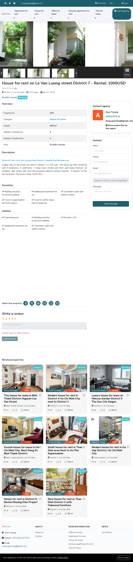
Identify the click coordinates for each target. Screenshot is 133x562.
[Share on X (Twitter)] (32, 303)
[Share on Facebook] (25, 303)
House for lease (58, 119)
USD (111, 3)
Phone (96, 156)
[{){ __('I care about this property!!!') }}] (40, 395)
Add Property (122, 11)
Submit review (9, 338)
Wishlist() (101, 3)
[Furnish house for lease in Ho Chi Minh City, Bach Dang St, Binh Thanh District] (22, 430)
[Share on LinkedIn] (44, 303)
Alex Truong (112, 112)
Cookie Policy (63, 557)
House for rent (39, 12)
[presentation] (1, 73)
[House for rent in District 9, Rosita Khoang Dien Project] (22, 482)
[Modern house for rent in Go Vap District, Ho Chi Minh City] (110, 430)
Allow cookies (123, 558)
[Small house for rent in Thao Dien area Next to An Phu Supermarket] (66, 430)
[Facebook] (7, 3)
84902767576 (113, 116)
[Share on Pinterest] (38, 303)
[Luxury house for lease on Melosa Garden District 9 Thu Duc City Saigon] (110, 378)
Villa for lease (99, 12)
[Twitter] (11, 3)
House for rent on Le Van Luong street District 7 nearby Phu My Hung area (35, 160)
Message (97, 186)
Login (125, 3)
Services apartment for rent (79, 12)
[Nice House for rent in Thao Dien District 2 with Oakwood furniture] (66, 482)
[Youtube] (15, 3)
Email (95, 168)
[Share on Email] (57, 303)
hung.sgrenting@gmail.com (31, 3)
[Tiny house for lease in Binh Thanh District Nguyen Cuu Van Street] (22, 378)
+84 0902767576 (20, 537)
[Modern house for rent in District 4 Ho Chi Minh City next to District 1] (66, 378)
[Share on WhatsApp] (51, 303)
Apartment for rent (21, 12)
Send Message (111, 203)
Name (96, 145)
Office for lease (55, 12)
